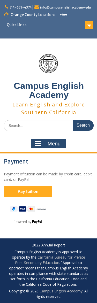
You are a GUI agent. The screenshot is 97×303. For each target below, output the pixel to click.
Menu (54, 143)
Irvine (62, 14)
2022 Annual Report (48, 245)
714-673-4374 (21, 7)
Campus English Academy (49, 90)
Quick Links (16, 24)
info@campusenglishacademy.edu (65, 7)
